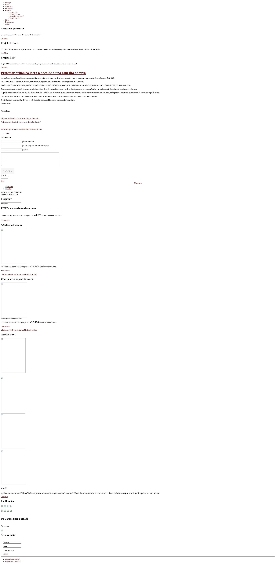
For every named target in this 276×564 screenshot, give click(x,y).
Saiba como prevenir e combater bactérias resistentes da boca (21, 129)
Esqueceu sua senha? (12, 559)
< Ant (7, 133)
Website (25, 149)
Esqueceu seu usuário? (13, 561)
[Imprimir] (9, 187)
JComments (138, 183)
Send (2, 181)
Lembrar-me (9, 550)
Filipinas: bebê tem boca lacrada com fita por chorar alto (20, 118)
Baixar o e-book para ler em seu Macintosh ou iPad (19, 274)
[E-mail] (8, 189)
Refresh (3, 175)
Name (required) (28, 142)
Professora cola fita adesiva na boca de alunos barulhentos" (21, 122)
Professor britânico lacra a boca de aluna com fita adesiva (43, 73)
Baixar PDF (6, 220)
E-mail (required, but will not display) (36, 145)
